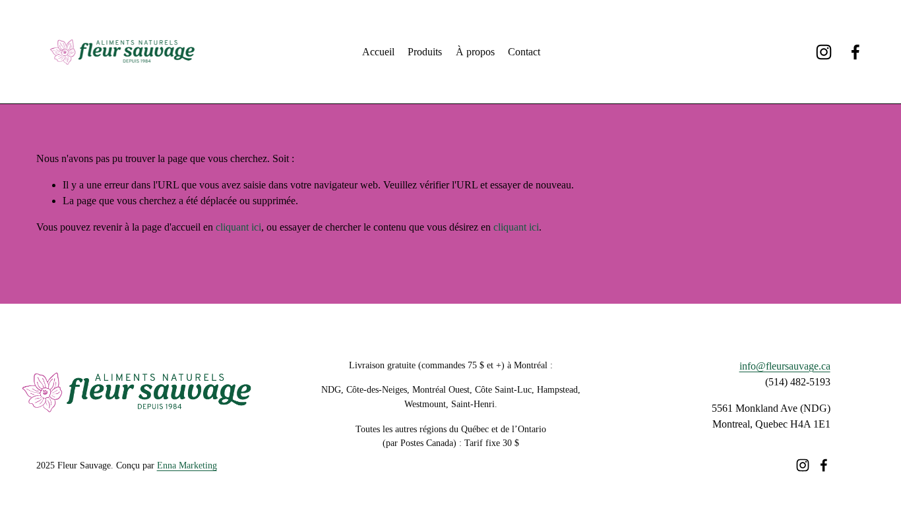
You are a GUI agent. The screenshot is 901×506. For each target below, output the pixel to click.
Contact (524, 51)
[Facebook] (855, 52)
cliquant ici (238, 227)
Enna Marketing (187, 465)
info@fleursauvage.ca (784, 366)
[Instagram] (824, 52)
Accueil (378, 51)
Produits (425, 51)
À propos (475, 51)
